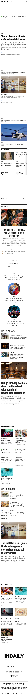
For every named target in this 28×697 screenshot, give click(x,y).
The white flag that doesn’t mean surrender (15, 251)
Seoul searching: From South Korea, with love (15, 249)
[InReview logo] (14, 676)
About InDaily (17, 695)
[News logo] (14, 666)
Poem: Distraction (8, 253)
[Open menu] (26, 1)
